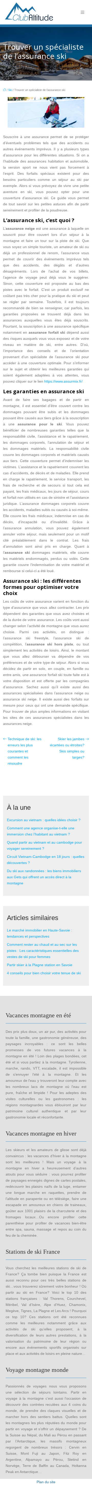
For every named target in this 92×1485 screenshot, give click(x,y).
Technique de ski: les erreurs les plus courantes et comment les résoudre (24, 751)
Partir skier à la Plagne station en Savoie (39, 965)
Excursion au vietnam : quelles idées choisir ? (43, 820)
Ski (10, 89)
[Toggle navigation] (82, 12)
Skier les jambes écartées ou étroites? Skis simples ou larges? (67, 748)
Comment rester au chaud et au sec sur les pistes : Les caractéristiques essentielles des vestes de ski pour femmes (43, 950)
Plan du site (46, 1482)
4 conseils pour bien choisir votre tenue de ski (44, 973)
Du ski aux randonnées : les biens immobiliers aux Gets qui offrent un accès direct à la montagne (44, 877)
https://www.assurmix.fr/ (63, 381)
